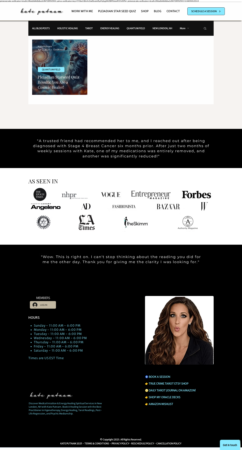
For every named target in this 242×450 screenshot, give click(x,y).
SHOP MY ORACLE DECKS (164, 397)
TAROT (89, 28)
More (182, 28)
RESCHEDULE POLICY (142, 443)
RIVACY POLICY (121, 443)
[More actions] (81, 48)
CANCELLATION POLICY (169, 443)
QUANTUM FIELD (136, 28)
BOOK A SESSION (159, 376)
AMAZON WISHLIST (161, 404)
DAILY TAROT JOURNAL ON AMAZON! (172, 390)
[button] (205, 29)
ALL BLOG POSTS (41, 28)
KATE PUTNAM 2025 (71, 443)
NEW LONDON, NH (162, 28)
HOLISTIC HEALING (67, 28)
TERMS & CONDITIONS (97, 443)
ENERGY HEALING (109, 28)
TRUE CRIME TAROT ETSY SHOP (168, 383)
